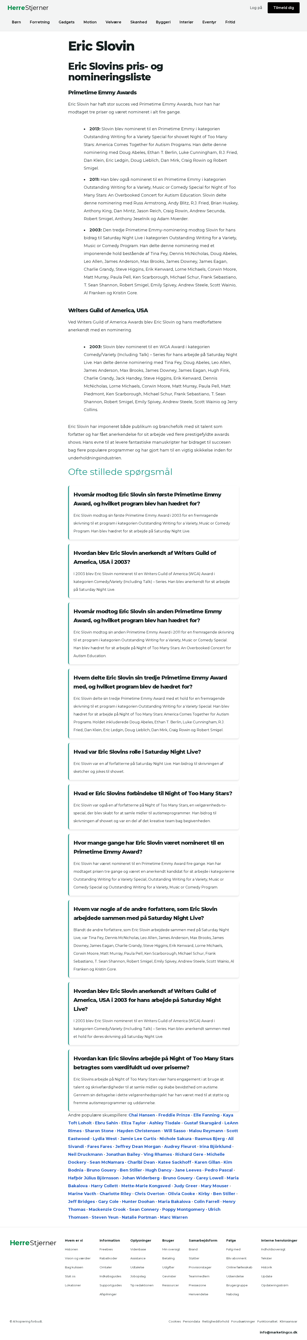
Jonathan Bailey (123, 1154)
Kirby (204, 1193)
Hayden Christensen (138, 1130)
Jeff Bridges (81, 1201)
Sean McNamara (107, 1162)
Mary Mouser (215, 1185)
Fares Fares (99, 1146)
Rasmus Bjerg (210, 1138)
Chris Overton (150, 1193)
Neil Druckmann (85, 1154)
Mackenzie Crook (107, 1209)
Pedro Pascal (219, 1170)
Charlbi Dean (141, 1162)
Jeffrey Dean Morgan (138, 1146)
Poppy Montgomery (183, 1209)
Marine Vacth (82, 1193)
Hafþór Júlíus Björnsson (93, 1178)
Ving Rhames (158, 1154)
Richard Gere (189, 1154)
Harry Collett (104, 1185)
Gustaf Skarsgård (202, 1123)
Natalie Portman (139, 1217)
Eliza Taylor (133, 1123)
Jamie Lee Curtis (138, 1138)
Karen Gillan (207, 1162)
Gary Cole (108, 1201)
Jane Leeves (188, 1170)
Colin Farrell (206, 1201)
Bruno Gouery (101, 1170)
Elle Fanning (207, 1115)
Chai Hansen (142, 1115)
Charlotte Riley (115, 1193)
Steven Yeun (105, 1217)
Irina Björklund (215, 1146)
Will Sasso (175, 1130)
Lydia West (105, 1138)
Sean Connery (144, 1209)
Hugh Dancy (158, 1170)
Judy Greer (186, 1185)
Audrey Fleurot (180, 1146)
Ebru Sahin (106, 1123)
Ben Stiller (131, 1170)
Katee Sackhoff (174, 1162)
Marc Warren (174, 1217)
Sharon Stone (99, 1130)
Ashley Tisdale (164, 1123)
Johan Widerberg (141, 1178)
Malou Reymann (206, 1130)
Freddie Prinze (174, 1115)
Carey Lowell (209, 1178)
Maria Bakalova (174, 1201)
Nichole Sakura (175, 1138)
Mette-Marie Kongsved (146, 1185)
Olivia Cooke (181, 1193)
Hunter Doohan (138, 1201)
